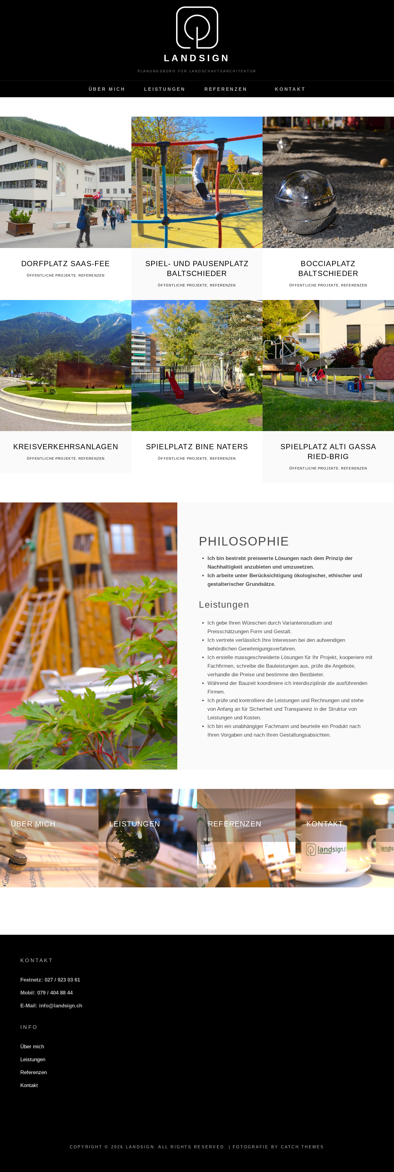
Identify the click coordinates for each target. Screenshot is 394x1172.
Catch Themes (302, 1147)
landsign (197, 58)
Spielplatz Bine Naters (197, 446)
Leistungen (165, 89)
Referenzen (225, 89)
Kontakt (290, 89)
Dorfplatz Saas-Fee (65, 263)
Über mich (107, 89)
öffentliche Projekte (51, 275)
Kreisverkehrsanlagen (65, 446)
